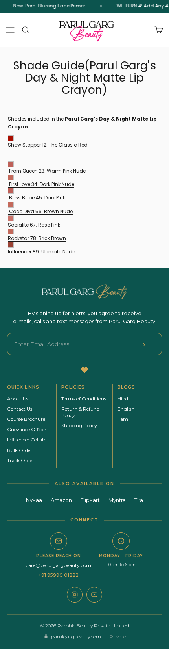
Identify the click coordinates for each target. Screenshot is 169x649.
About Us (17, 399)
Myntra (117, 500)
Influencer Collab (26, 440)
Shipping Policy (79, 425)
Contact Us (19, 409)
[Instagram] (75, 595)
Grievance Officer (26, 429)
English (126, 409)
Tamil (124, 419)
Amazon (61, 500)
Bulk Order (19, 450)
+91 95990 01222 (59, 575)
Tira (138, 500)
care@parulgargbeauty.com (58, 565)
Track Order (20, 460)
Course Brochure (26, 419)
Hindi (123, 399)
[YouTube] (94, 595)
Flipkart (90, 500)
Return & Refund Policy (80, 412)
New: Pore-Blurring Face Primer (48, 5)
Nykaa (34, 500)
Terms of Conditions (83, 399)
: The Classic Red (48, 144)
